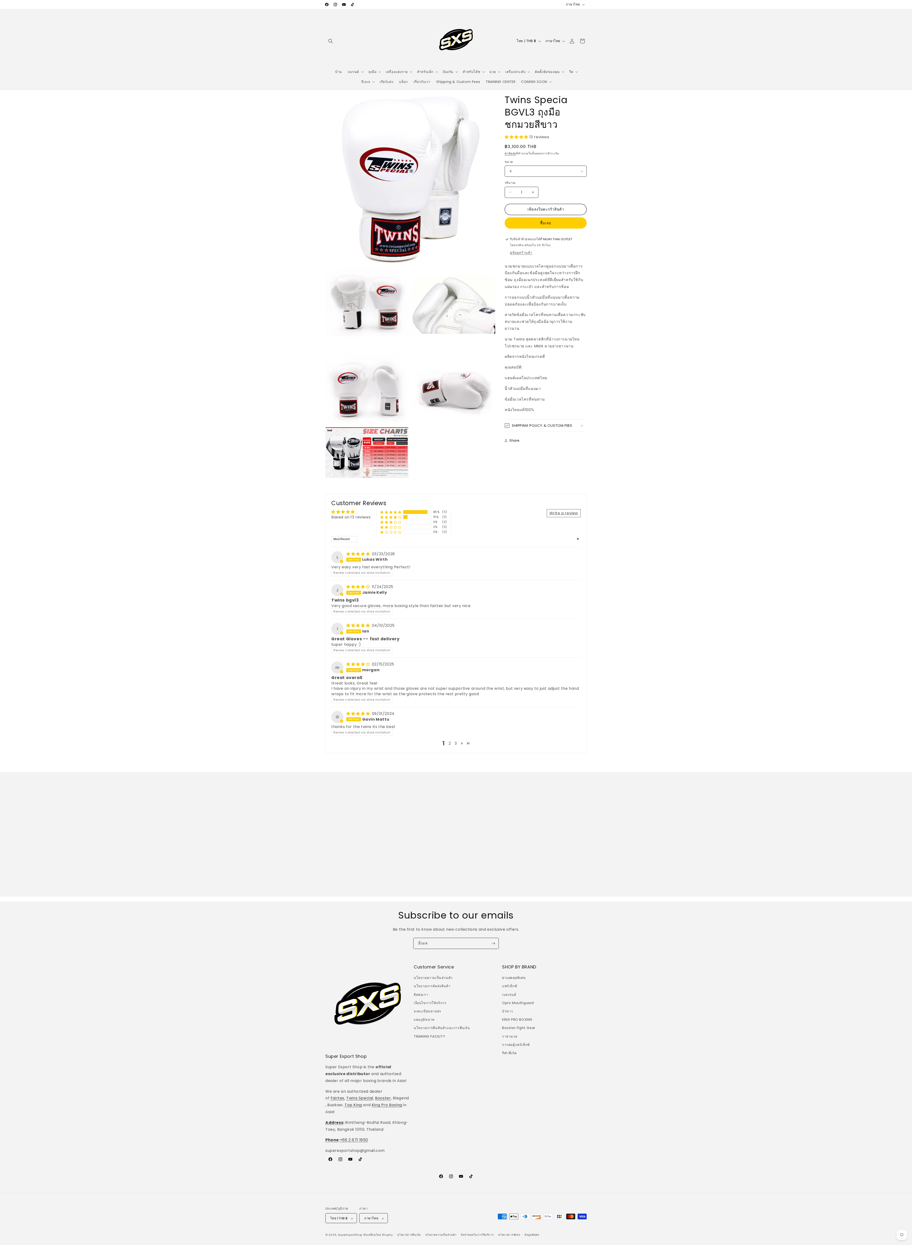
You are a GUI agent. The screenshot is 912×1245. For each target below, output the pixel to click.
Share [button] (514, 440)
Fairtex (337, 1098)
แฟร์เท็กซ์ (509, 986)
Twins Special (359, 1098)
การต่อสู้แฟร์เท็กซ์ (516, 1044)
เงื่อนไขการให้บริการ (430, 1003)
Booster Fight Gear (518, 1027)
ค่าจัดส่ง (510, 153)
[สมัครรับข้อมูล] (493, 943)
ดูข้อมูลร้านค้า (521, 252)
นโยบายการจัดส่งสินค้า (432, 986)
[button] (330, 41)
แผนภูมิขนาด (424, 1019)
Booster (383, 1098)
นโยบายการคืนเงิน (409, 1235)
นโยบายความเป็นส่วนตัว (433, 977)
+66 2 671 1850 (354, 1140)
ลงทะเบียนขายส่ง (427, 1011)
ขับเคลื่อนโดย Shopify (378, 1235)
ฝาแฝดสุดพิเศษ (514, 977)
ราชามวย (509, 1036)
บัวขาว (507, 1011)
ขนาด (509, 162)
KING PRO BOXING (517, 1019)
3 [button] (456, 743)
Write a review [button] (563, 513)
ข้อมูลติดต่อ (531, 1235)
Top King (353, 1105)
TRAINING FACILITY (429, 1036)
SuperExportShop (350, 1235)
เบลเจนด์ (509, 994)
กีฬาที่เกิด (509, 1053)
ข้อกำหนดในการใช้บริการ (477, 1235)
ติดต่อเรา (421, 994)
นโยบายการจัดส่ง (509, 1235)
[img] (358, 554)
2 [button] (450, 743)
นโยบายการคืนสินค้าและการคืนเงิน (442, 1027)
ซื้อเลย (545, 222)
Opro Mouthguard (518, 1003)
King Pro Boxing (387, 1105)
